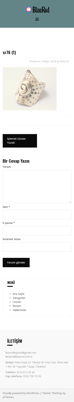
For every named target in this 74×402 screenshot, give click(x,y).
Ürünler (17, 302)
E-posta (9, 223)
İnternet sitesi (11, 239)
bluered (64, 61)
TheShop (57, 393)
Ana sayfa (18, 293)
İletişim (17, 306)
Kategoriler (19, 298)
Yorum (7, 166)
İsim (6, 207)
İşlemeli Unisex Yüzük (16, 140)
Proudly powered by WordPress (21, 393)
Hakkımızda (19, 310)
